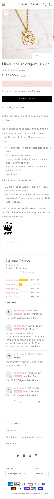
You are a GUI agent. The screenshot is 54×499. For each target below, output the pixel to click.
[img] (21, 311)
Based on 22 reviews (16, 268)
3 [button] (27, 402)
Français (39, 474)
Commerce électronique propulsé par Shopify (34, 493)
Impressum (11, 444)
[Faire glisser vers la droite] (49, 56)
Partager (12, 242)
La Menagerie (16, 493)
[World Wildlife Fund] (7, 234)
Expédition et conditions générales (24, 437)
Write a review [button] (27, 272)
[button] (3, 4)
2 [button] (21, 402)
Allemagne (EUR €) (16, 474)
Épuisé (26, 83)
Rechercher (11, 431)
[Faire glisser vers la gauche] (43, 56)
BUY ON (27, 98)
